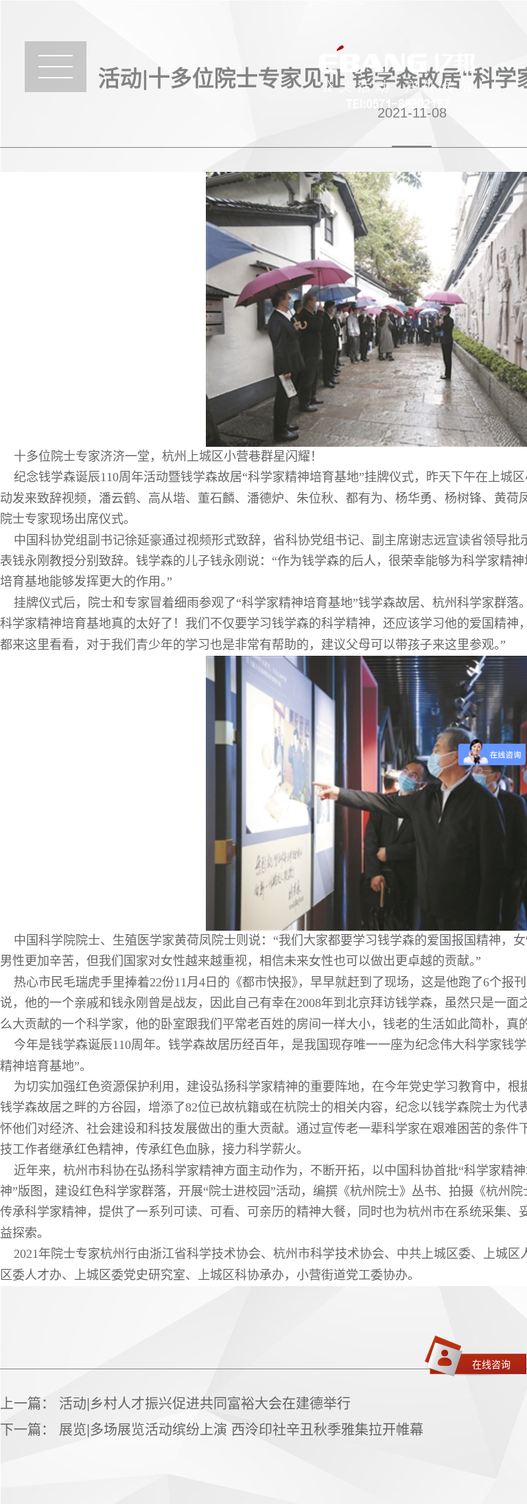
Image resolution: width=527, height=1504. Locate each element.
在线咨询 (491, 1364)
